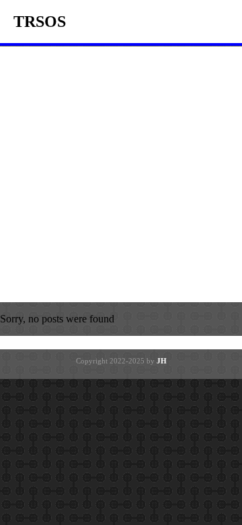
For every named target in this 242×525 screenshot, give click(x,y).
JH (162, 361)
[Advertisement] (121, 174)
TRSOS (39, 21)
